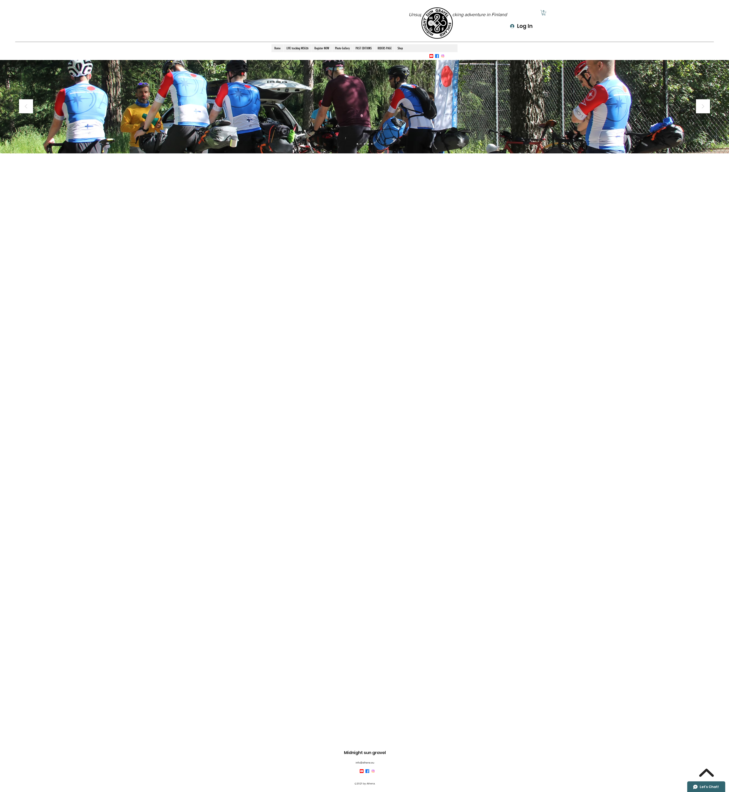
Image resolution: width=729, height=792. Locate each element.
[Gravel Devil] (371, 143)
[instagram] (443, 56)
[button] (543, 13)
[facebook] (437, 56)
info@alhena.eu (365, 762)
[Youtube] (431, 56)
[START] (361, 143)
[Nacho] (364, 143)
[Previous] (26, 106)
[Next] (703, 106)
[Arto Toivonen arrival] (357, 143)
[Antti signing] (368, 143)
